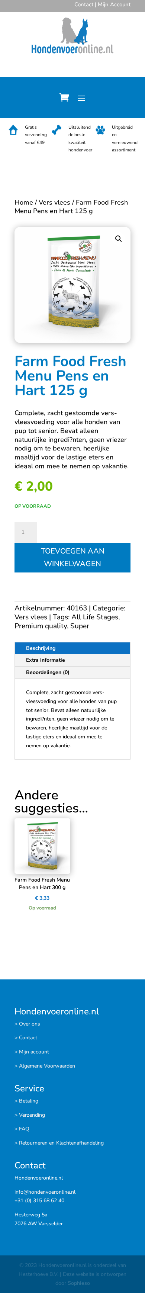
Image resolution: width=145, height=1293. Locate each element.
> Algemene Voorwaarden (44, 1065)
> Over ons (27, 1023)
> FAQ (21, 1128)
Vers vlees (54, 202)
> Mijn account (31, 1051)
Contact (83, 4)
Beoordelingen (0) (48, 672)
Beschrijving (40, 648)
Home (23, 202)
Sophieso (79, 1283)
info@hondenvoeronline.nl (44, 1192)
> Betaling (26, 1100)
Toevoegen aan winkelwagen (72, 557)
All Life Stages (94, 617)
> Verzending (29, 1115)
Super (79, 626)
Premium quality (40, 626)
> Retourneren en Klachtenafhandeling (59, 1142)
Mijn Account (114, 4)
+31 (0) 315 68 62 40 (39, 1200)
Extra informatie (45, 660)
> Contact (25, 1037)
